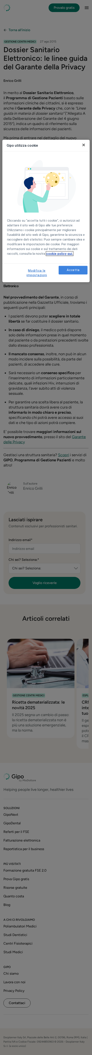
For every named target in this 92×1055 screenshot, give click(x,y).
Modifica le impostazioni (37, 273)
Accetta (73, 270)
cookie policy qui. (59, 254)
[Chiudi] (83, 145)
